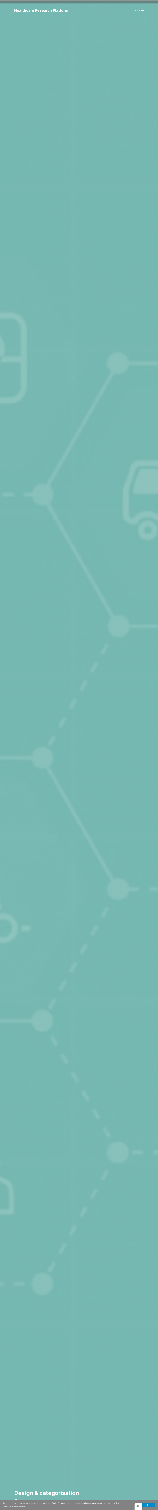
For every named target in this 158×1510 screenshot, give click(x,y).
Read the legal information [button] (14, 1506)
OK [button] (146, 1505)
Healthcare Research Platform (41, 10)
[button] (139, 10)
